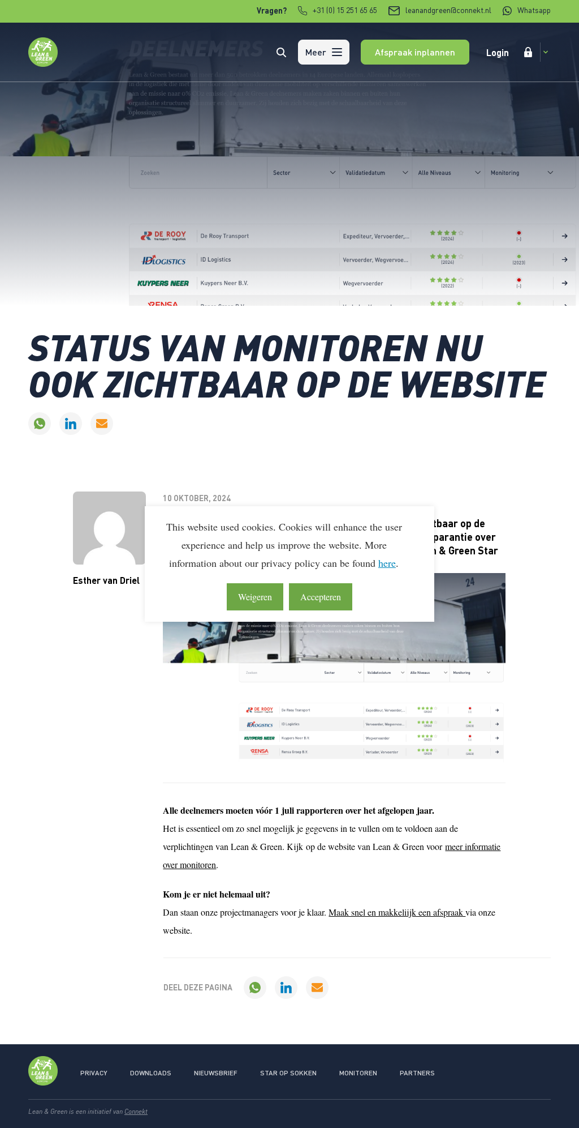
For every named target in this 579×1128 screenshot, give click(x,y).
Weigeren (255, 597)
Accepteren (320, 597)
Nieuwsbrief (215, 1073)
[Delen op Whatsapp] (39, 423)
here (387, 563)
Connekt (136, 1111)
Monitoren (358, 1073)
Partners (417, 1073)
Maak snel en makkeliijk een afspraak (397, 912)
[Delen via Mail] (101, 423)
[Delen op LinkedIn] (70, 423)
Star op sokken (288, 1073)
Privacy (93, 1073)
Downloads (150, 1073)
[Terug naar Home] (43, 63)
